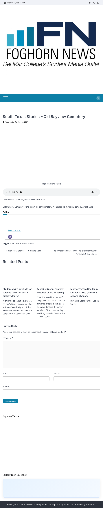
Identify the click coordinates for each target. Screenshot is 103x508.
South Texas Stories (25, 243)
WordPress (90, 504)
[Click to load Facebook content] (51, 488)
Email (57, 373)
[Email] (10, 237)
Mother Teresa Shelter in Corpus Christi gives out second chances (84, 292)
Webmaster (9, 122)
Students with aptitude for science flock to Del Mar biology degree (17, 292)
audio (12, 243)
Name (6, 373)
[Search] (98, 98)
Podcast (6, 112)
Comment (8, 338)
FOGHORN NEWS (32, 504)
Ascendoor (68, 504)
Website (6, 386)
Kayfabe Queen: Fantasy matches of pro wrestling (50, 291)
